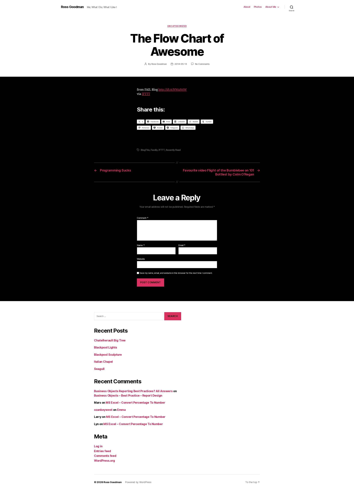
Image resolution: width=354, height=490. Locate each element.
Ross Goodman (72, 7)
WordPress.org (104, 460)
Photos (258, 6)
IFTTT (146, 94)
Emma (121, 410)
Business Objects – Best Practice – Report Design (128, 395)
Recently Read (173, 150)
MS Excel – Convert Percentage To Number (135, 402)
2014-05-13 (181, 64)
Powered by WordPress (138, 482)
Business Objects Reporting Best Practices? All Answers (133, 391)
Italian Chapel (103, 361)
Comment (142, 218)
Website (141, 259)
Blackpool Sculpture (108, 354)
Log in (98, 446)
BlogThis (145, 150)
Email (181, 245)
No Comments (202, 64)
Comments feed (105, 456)
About (247, 6)
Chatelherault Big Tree (110, 340)
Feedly (154, 150)
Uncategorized (177, 26)
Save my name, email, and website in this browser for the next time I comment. (176, 273)
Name (141, 245)
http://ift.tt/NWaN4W (172, 90)
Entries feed (102, 451)
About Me (270, 6)
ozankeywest (103, 410)
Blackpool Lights (105, 347)
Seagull (99, 369)
